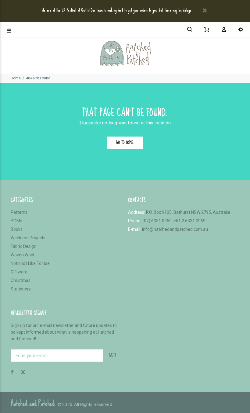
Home (16, 78)
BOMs (16, 220)
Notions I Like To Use (30, 263)
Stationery (21, 288)
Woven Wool (22, 254)
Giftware (19, 271)
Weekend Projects (28, 237)
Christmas (20, 280)
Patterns (19, 212)
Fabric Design (23, 246)
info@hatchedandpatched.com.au (175, 229)
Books (17, 229)
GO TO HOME (125, 142)
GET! (112, 355)
